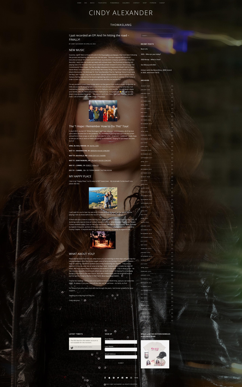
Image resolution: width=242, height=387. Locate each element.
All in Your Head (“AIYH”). (110, 276)
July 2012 (144, 294)
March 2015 (145, 222)
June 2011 (144, 320)
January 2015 (145, 226)
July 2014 (144, 241)
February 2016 (146, 192)
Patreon (153, 3)
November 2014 (146, 233)
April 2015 (144, 218)
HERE (71, 283)
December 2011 (146, 317)
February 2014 (146, 248)
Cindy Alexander (121, 12)
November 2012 (146, 283)
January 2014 (145, 252)
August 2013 (145, 260)
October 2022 (146, 101)
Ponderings (114, 3)
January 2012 (145, 313)
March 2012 (145, 305)
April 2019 (144, 131)
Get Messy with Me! (148, 65)
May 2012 (144, 298)
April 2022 (144, 105)
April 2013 (144, 267)
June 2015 (144, 211)
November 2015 (146, 199)
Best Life (144, 49)
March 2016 (145, 188)
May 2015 (144, 214)
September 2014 (146, 237)
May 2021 (144, 112)
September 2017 (146, 158)
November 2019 (146, 124)
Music (92, 3)
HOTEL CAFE (94, 146)
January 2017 (145, 165)
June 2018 (144, 146)
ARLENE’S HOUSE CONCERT (101, 160)
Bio (86, 3)
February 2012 (146, 309)
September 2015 (146, 203)
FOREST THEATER (92, 165)
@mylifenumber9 (82, 347)
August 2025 (145, 86)
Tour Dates (102, 3)
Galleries (126, 3)
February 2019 (146, 135)
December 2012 (146, 279)
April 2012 (144, 301)
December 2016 (146, 169)
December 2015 (146, 196)
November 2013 (146, 256)
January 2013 (145, 275)
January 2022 (145, 109)
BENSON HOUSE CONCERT (100, 151)
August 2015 (145, 207)
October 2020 (146, 120)
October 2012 (146, 286)
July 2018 (144, 143)
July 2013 (144, 264)
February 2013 (146, 271)
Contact (136, 3)
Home (79, 3)
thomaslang (121, 25)
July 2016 (144, 180)
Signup (162, 3)
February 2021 (146, 116)
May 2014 (144, 245)
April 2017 (144, 162)
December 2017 (146, 154)
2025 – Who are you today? (151, 54)
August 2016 (145, 177)
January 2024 (145, 93)
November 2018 (146, 139)
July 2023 (144, 97)
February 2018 (146, 150)
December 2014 (146, 230)
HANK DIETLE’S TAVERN (96, 156)
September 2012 (146, 290)
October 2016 (146, 173)
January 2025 (145, 90)
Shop (145, 3)
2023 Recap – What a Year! (151, 59)
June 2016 (144, 184)
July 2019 (144, 127)
